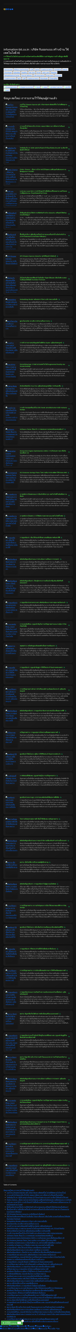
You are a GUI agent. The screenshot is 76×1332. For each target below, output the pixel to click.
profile (68, 87)
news (45, 87)
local (38, 87)
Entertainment (11, 87)
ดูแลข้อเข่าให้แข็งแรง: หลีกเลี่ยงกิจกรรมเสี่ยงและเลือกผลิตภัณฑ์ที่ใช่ (30, 1290)
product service (56, 87)
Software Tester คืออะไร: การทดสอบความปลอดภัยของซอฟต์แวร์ (30, 1235)
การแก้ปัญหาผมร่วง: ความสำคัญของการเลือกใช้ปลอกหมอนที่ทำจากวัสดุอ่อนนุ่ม (35, 1288)
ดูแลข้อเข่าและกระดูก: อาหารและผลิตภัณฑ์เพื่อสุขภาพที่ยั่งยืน (28, 1276)
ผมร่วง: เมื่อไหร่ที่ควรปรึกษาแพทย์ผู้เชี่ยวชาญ (22, 1283)
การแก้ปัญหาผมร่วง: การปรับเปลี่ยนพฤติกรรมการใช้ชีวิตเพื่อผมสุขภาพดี (32, 1295)
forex (39, 72)
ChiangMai (53, 78)
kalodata (16, 72)
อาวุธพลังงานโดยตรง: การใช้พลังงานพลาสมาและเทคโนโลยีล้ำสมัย (30, 1245)
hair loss (32, 72)
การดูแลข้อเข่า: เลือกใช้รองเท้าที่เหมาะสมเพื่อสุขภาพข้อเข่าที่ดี (28, 1247)
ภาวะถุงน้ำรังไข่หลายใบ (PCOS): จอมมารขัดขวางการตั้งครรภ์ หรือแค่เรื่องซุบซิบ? (35, 1195)
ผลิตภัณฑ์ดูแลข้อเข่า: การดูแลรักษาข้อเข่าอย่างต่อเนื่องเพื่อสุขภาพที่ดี (31, 1266)
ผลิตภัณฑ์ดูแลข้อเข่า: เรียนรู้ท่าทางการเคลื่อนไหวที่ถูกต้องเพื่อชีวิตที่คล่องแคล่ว (34, 1252)
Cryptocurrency (46, 69)
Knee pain (49, 75)
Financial (58, 75)
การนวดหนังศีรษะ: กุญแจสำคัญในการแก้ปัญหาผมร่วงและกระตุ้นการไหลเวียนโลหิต (36, 1257)
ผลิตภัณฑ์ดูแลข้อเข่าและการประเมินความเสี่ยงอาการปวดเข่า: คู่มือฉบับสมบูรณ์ (34, 1309)
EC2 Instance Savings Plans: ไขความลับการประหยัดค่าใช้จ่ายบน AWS (31, 1240)
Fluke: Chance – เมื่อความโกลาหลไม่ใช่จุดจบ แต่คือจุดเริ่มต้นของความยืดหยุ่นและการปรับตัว (39, 1200)
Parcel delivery (26, 75)
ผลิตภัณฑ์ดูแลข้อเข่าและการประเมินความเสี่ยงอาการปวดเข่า (28, 1250)
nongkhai (57, 69)
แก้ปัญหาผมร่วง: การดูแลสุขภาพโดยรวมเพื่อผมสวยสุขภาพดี (27, 1269)
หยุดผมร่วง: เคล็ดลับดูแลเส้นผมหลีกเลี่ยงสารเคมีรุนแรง (25, 1259)
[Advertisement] (38, 27)
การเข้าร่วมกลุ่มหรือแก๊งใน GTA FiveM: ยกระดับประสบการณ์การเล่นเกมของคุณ (34, 1233)
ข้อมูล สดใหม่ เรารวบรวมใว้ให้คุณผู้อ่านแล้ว (19, 1190)
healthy (24, 72)
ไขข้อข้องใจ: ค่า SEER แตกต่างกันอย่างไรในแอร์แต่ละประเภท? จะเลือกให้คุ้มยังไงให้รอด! (37, 1197)
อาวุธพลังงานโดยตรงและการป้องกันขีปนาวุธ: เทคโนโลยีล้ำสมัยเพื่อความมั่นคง (34, 1243)
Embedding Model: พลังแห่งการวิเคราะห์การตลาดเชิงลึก (27, 1221)
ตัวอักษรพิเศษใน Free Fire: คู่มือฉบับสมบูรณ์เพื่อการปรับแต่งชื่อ (28, 1231)
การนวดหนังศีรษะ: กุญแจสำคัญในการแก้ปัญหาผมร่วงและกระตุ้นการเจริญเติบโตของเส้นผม (38, 1312)
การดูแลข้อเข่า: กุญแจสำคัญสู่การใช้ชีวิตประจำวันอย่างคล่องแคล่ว (30, 1262)
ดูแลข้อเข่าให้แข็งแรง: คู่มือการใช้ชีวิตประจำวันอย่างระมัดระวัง (29, 1271)
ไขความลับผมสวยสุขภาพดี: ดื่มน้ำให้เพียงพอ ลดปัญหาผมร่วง (28, 1278)
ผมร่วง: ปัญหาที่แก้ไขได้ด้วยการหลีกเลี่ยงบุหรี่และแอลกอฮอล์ (28, 1300)
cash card (45, 72)
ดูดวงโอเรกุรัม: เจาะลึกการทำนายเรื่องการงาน (23, 1223)
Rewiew (54, 72)
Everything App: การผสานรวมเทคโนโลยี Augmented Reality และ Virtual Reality (35, 1228)
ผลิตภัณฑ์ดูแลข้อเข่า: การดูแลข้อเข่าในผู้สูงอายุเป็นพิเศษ (26, 1285)
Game (37, 69)
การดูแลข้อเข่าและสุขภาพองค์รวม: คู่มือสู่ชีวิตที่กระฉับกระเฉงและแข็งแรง (32, 1321)
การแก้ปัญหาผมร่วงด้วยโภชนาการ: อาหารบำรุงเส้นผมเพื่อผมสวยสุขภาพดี (32, 1319)
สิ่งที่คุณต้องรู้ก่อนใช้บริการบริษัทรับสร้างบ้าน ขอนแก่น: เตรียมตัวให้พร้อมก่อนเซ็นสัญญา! (37, 1207)
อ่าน (19, 1322)
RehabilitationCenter (12, 75)
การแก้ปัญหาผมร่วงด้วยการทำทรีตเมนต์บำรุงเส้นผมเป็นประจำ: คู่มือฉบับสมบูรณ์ (34, 1264)
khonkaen (8, 72)
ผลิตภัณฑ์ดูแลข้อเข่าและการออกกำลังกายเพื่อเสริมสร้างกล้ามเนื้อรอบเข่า (32, 1281)
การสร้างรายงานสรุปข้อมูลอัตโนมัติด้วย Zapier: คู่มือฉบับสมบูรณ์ (29, 1226)
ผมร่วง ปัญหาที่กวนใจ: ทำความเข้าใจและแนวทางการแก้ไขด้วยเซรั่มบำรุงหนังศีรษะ (36, 1307)
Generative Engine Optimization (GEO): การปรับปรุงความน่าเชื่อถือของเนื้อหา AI (35, 1238)
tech (19, 78)
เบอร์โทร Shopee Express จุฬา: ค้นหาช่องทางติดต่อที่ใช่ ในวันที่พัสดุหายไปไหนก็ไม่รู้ (36, 1192)
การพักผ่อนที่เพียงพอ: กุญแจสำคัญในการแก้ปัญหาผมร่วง (26, 1274)
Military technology (21, 69)
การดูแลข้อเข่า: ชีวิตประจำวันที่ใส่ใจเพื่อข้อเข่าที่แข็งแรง (26, 1293)
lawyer (65, 69)
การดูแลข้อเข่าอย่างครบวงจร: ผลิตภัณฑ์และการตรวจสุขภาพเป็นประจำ (31, 1254)
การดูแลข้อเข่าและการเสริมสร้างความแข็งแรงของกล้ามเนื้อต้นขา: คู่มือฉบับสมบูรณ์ (36, 1297)
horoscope (8, 69)
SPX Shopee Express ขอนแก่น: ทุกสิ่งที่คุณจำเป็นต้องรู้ (26, 1214)
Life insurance (39, 75)
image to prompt (26, 87)
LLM (31, 69)
